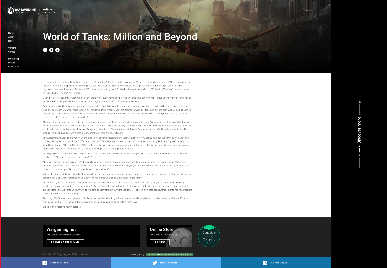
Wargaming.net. (64, 254)
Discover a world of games (65, 242)
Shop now (160, 242)
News (54, 13)
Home (45, 13)
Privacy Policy (137, 254)
